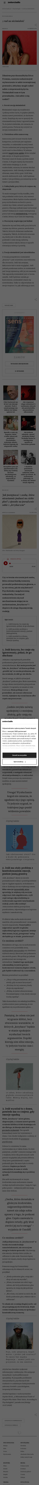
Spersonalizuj (18, 761)
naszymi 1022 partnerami (17, 731)
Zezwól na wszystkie (19, 755)
